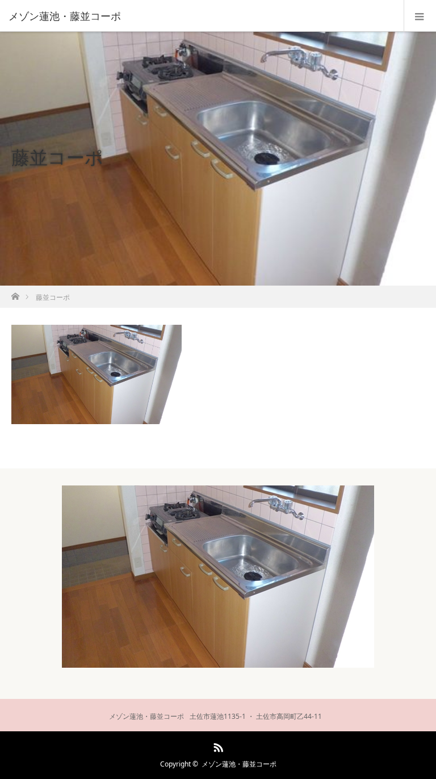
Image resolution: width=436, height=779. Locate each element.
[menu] (420, 16)
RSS (216, 745)
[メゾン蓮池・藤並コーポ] (201, 16)
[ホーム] (15, 293)
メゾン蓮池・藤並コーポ (239, 764)
